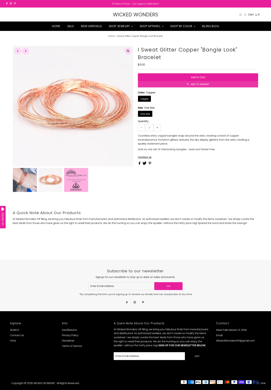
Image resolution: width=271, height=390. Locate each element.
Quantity (143, 121)
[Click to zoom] (128, 51)
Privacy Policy (70, 335)
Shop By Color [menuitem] (181, 26)
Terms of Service (72, 346)
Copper (144, 98)
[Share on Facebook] (140, 164)
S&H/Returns (69, 330)
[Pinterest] (15, 4)
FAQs (13, 340)
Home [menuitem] (56, 26)
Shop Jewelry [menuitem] (120, 26)
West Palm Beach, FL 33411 (231, 330)
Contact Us (17, 335)
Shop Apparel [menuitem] (150, 26)
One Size (145, 114)
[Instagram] (11, 4)
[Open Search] (241, 14)
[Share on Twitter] (145, 164)
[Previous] (17, 50)
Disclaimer (68, 340)
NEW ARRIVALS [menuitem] (91, 26)
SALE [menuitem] (70, 26)
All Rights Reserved (68, 383)
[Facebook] (6, 4)
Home (111, 36)
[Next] (25, 50)
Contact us (144, 157)
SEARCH (14, 330)
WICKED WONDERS (135, 14)
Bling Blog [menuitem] (210, 26)
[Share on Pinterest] (150, 164)
